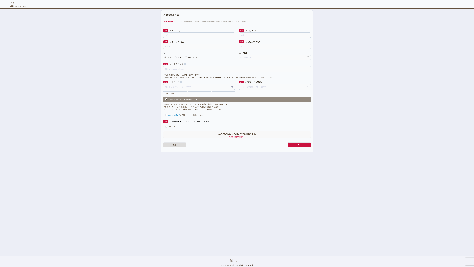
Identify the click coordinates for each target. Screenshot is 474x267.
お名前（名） (251, 30)
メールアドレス (176, 64)
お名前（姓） (175, 30)
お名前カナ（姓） (177, 41)
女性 (169, 57)
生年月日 (243, 52)
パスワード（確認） (254, 82)
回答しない (192, 57)
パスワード (174, 82)
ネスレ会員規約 (174, 115)
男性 (179, 57)
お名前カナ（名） (253, 41)
